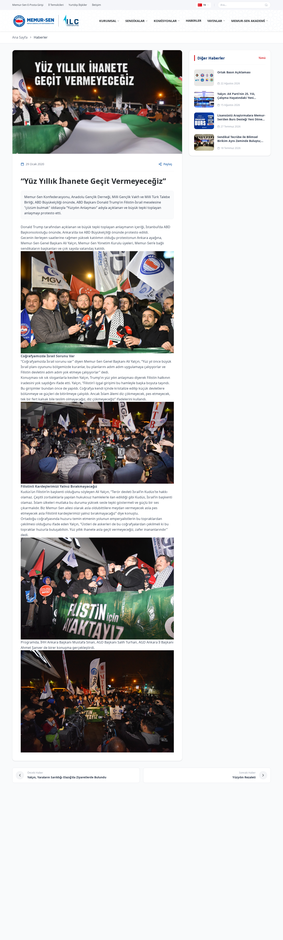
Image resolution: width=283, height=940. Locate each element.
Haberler (41, 37)
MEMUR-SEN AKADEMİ (248, 21)
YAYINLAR (214, 21)
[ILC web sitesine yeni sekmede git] (70, 20)
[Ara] (266, 5)
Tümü (262, 58)
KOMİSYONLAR (165, 21)
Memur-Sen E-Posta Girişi (27, 5)
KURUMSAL (107, 21)
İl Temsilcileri (56, 5)
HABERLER (193, 20)
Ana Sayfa (20, 37)
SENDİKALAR (135, 21)
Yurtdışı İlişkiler (78, 5)
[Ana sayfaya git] (34, 20)
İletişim (96, 5)
